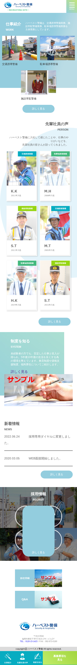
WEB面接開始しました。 (33, 458)
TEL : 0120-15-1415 (28, 641)
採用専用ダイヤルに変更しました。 (37, 440)
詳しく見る (38, 108)
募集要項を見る (59, 657)
